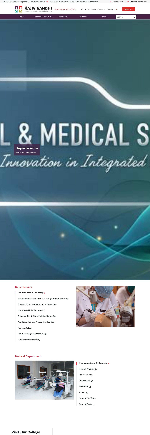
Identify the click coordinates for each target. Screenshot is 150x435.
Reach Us (128, 9)
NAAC (87, 9)
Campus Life (63, 17)
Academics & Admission (42, 17)
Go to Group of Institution (66, 9)
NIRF (81, 9)
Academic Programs (98, 9)
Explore (104, 17)
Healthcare (83, 17)
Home (17, 153)
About (21, 17)
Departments (31, 153)
